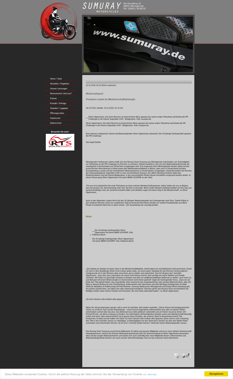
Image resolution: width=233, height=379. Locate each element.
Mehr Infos (152, 374)
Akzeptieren (216, 373)
